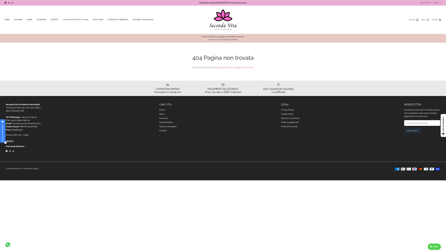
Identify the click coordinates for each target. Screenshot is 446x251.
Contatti (163, 130)
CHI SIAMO (18, 20)
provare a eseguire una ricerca (239, 67)
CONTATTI (55, 20)
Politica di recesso (289, 126)
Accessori (163, 118)
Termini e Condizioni (290, 118)
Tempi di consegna (167, 126)
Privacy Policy (287, 110)
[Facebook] (5, 3)
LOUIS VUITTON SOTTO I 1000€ (75, 20)
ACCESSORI (41, 20)
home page (218, 67)
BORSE (29, 20)
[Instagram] (9, 3)
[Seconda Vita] (223, 19)
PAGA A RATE (98, 20)
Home (162, 110)
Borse (161, 114)
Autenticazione (166, 122)
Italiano (436, 3)
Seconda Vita (17, 169)
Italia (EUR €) (425, 3)
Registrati (412, 131)
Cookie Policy (287, 114)
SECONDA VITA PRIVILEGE (143, 20)
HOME (7, 20)
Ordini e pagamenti (290, 122)
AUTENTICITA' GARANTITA (118, 20)
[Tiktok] (12, 3)
